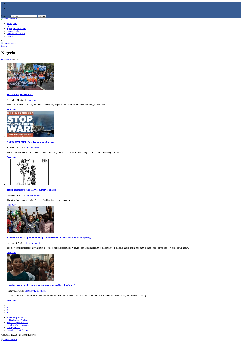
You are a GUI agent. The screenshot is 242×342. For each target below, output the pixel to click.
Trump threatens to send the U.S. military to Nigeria (31, 190)
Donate (10, 36)
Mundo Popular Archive (17, 322)
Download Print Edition (17, 330)
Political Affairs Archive (17, 320)
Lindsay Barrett (33, 243)
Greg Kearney (33, 195)
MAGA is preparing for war (20, 94)
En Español (12, 23)
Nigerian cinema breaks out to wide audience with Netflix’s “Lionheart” (41, 285)
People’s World (34, 147)
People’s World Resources (18, 325)
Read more (11, 109)
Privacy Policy (13, 327)
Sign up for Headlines (16, 28)
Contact (10, 26)
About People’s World (16, 317)
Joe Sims (32, 100)
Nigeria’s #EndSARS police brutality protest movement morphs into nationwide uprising (49, 237)
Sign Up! (5, 46)
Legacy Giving (13, 31)
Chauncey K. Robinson (35, 291)
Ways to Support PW (16, 33)
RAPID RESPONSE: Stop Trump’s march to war (30, 142)
